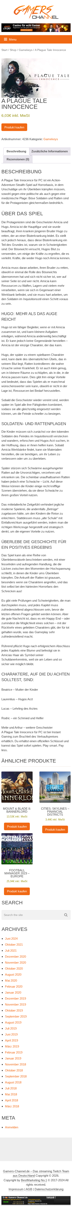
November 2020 (15, 962)
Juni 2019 (11, 1034)
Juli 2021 (11, 950)
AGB (29, 1189)
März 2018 (12, 1106)
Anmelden (11, 1127)
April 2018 (11, 1100)
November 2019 (15, 1004)
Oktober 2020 (14, 968)
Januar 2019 (13, 1058)
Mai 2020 (11, 980)
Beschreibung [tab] (16, 151)
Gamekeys (25, 50)
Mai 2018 (11, 1094)
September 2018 (16, 1076)
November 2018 (15, 1064)
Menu (12, 39)
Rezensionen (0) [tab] (18, 159)
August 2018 (13, 1082)
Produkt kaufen (14, 127)
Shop (13, 50)
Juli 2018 (11, 1088)
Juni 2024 (11, 938)
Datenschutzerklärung (49, 1189)
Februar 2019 (13, 1052)
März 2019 (12, 1046)
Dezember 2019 (15, 998)
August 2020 (13, 974)
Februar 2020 (13, 986)
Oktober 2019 (14, 1010)
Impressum (16, 1189)
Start (4, 50)
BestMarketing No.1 (34, 1180)
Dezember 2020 (15, 956)
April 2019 (11, 1040)
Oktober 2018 (14, 1070)
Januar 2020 (13, 992)
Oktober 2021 (14, 944)
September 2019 (16, 1016)
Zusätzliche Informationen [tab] (49, 151)
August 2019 (13, 1022)
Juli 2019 (11, 1028)
